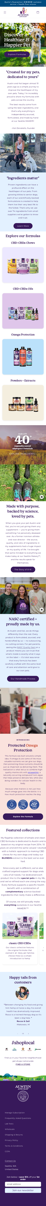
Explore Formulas (17, 54)
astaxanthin (33, 772)
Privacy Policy (11, 1140)
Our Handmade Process (23, 678)
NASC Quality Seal (26, 647)
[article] (19, 939)
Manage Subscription (15, 1113)
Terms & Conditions (14, 1146)
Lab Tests (9, 1124)
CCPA (7, 1151)
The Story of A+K (23, 569)
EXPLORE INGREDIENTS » (23, 454)
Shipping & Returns (14, 1135)
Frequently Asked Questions (18, 1118)
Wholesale (9, 1129)
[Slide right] (28, 1033)
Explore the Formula (23, 816)
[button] (5, 12)
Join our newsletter (23, 1190)
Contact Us (10, 1161)
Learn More (23, 226)
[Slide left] (17, 1033)
